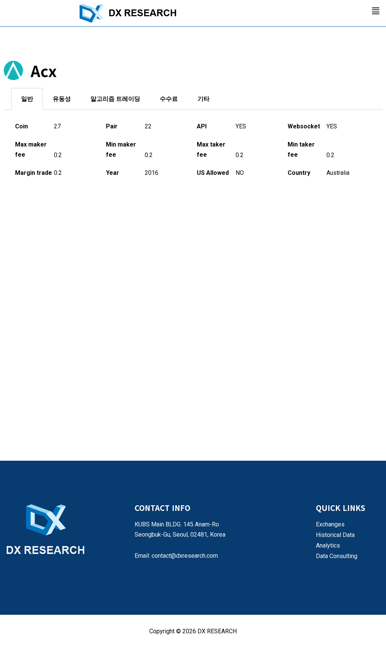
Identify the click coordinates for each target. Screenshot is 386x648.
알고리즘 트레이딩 (115, 98)
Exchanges (330, 524)
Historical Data (335, 534)
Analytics (328, 545)
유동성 (62, 98)
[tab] (27, 99)
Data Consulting (336, 556)
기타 (204, 98)
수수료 (169, 98)
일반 (27, 98)
